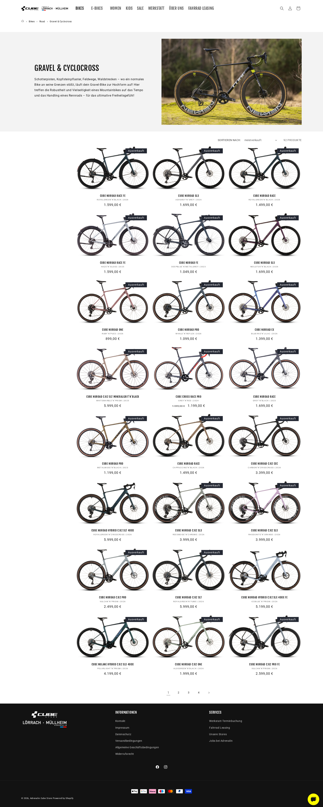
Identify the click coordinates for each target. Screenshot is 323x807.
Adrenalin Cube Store (41, 798)
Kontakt (120, 720)
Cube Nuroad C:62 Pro (112, 597)
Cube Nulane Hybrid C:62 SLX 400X (113, 664)
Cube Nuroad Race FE (112, 196)
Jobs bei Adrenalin (221, 740)
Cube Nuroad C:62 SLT (188, 597)
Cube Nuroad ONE (112, 329)
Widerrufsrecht (124, 753)
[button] (81, 8)
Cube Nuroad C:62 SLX (188, 530)
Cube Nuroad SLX (188, 196)
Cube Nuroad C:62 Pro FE (264, 664)
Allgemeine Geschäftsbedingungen (137, 747)
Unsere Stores (218, 734)
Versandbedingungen (128, 740)
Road (42, 21)
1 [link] (168, 692)
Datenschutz (123, 734)
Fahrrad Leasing (219, 727)
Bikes (32, 21)
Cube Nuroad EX (264, 329)
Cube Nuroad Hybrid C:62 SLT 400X (112, 530)
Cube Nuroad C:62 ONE (188, 664)
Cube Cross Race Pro (188, 396)
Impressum (122, 727)
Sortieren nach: (229, 140)
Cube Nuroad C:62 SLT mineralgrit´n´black (112, 396)
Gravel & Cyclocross (61, 21)
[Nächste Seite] (209, 693)
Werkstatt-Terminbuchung (225, 720)
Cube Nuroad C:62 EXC (264, 463)
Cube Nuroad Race (264, 196)
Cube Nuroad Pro (188, 329)
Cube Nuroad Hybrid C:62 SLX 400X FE (264, 597)
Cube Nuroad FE (188, 263)
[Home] (22, 21)
